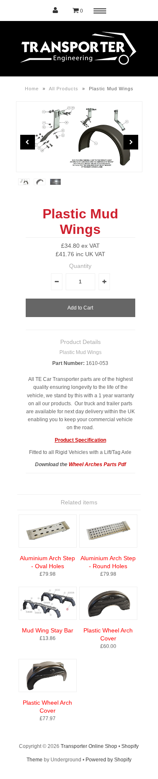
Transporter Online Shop (89, 746)
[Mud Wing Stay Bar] (48, 618)
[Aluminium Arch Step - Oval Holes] (48, 546)
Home (32, 88)
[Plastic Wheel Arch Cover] (108, 618)
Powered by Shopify (108, 760)
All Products (63, 88)
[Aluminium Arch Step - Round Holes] (108, 546)
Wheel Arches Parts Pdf (97, 464)
